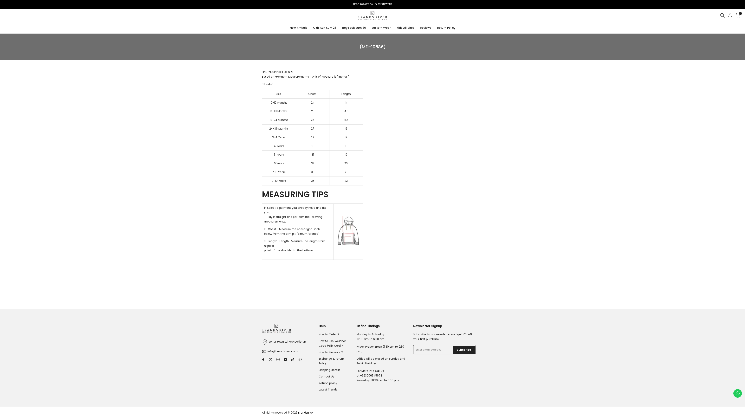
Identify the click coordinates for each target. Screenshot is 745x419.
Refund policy (328, 383)
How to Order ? (329, 334)
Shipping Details (329, 370)
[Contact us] (737, 393)
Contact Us (326, 376)
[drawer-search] (722, 15)
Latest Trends (328, 389)
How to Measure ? (331, 352)
